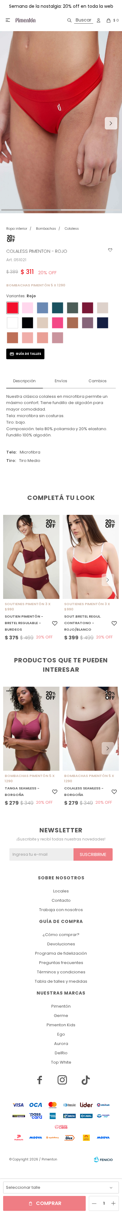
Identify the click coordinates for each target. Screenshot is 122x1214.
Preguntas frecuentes (61, 963)
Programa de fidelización (61, 953)
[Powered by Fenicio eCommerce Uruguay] (103, 1159)
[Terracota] (12, 338)
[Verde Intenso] (57, 308)
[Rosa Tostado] (57, 338)
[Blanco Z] (12, 323)
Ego (61, 1034)
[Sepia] (72, 323)
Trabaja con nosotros (61, 910)
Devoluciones (61, 944)
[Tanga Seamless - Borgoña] (31, 729)
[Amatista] (87, 323)
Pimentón (61, 1006)
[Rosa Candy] (27, 308)
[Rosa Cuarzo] (27, 338)
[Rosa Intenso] (57, 323)
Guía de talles (28, 354)
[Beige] (42, 323)
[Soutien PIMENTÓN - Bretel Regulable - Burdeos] (31, 557)
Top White (61, 1062)
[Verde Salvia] (72, 308)
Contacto (61, 900)
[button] (79, 20)
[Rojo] (12, 308)
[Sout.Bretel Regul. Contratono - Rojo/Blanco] (91, 557)
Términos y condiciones (61, 972)
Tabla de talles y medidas (61, 981)
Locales (61, 891)
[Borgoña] (87, 308)
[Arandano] (102, 323)
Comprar (48, 1203)
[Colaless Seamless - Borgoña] (91, 729)
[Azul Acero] (42, 308)
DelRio (61, 1053)
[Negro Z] (27, 323)
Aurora (61, 1044)
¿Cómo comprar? (61, 935)
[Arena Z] (102, 308)
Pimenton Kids (61, 1025)
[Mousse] (42, 338)
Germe (61, 1016)
